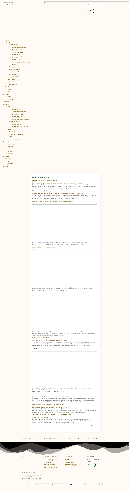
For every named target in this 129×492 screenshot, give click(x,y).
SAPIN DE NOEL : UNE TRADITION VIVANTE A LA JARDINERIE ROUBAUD (51, 415)
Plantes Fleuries (17, 61)
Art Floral (6, 77)
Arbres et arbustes (17, 49)
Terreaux (12, 67)
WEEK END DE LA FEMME (39, 348)
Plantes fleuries (17, 46)
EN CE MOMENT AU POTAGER (40, 337)
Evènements (7, 94)
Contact (6, 103)
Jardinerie (6, 41)
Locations (6, 92)
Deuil (8, 97)
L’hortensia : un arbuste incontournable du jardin (43, 394)
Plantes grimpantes (18, 52)
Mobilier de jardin (14, 76)
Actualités (6, 101)
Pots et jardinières (14, 74)
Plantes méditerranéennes (19, 47)
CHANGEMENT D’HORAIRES (40, 293)
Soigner (9, 66)
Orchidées (16, 64)
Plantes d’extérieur (14, 44)
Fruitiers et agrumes (18, 51)
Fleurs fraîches (11, 79)
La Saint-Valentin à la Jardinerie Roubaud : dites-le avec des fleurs (48, 404)
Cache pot (9, 87)
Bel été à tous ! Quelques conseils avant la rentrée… (45, 180)
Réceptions (10, 99)
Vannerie (9, 89)
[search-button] (87, 2)
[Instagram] (88, 468)
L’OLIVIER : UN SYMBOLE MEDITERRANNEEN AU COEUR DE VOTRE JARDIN (52, 201)
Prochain (94, 425)
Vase (8, 91)
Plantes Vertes (17, 59)
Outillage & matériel (15, 69)
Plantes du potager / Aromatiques (21, 56)
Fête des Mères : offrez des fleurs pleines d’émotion (45, 190)
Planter (9, 42)
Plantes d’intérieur (14, 57)
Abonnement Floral (12, 84)
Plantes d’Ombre (17, 54)
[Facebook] (87, 468)
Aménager (10, 72)
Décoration (7, 86)
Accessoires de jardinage (16, 71)
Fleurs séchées (11, 81)
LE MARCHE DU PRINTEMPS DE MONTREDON (44, 247)
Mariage (9, 96)
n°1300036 (36, 475)
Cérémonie (10, 82)
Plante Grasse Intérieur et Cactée (21, 62)
